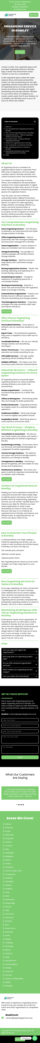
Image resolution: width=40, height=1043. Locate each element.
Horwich (8, 975)
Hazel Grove (10, 928)
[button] (16, 804)
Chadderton (10, 874)
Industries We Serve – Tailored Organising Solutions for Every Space (19, 136)
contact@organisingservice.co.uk (22, 714)
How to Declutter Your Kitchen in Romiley (19, 145)
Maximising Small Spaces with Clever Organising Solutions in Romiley (17, 152)
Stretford (9, 827)
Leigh (7, 957)
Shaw (7, 935)
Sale (7, 849)
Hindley (8, 968)
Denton (8, 860)
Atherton (9, 953)
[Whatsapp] (34, 1038)
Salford (8, 824)
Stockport (9, 867)
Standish (9, 986)
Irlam (7, 896)
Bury (7, 925)
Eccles (8, 831)
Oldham (8, 885)
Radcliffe (9, 878)
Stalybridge (10, 903)
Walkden (8, 889)
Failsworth (9, 835)
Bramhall (9, 932)
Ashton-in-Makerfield (14, 978)
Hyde (7, 892)
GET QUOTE (20, 52)
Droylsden (9, 838)
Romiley (8, 921)
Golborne (9, 971)
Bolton (8, 950)
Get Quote (34, 15)
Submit (20, 757)
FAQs (7, 155)
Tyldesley (9, 943)
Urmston (8, 845)
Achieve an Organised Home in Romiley (18, 143)
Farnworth (9, 914)
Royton (8, 907)
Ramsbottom (10, 960)
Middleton (9, 856)
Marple (8, 939)
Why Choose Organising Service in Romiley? (20, 133)
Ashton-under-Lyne (13, 871)
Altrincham (9, 899)
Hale (7, 910)
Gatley (8, 863)
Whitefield (9, 853)
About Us (8, 127)
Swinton (8, 842)
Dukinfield (9, 881)
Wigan (8, 982)
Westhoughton (11, 964)
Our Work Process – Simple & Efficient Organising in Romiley (18, 140)
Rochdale (9, 946)
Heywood (9, 917)
